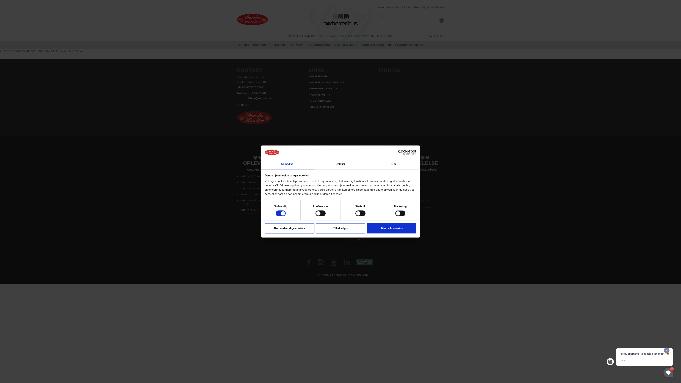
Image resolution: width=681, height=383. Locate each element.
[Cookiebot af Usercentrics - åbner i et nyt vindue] (400, 152)
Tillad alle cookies (392, 228)
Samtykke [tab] (287, 163)
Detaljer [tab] (340, 163)
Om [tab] (393, 163)
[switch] (320, 213)
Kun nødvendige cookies (289, 228)
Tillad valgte (340, 228)
